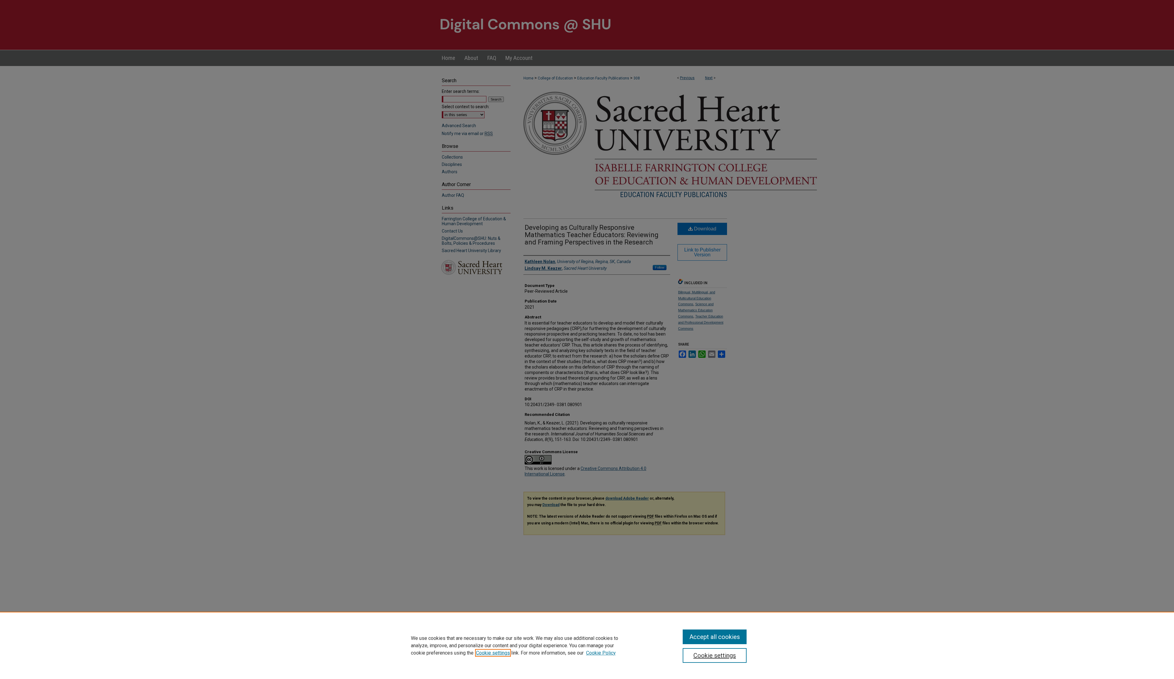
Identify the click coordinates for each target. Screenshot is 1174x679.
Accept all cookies (714, 636)
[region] (587, 645)
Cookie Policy (601, 653)
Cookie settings (493, 653)
